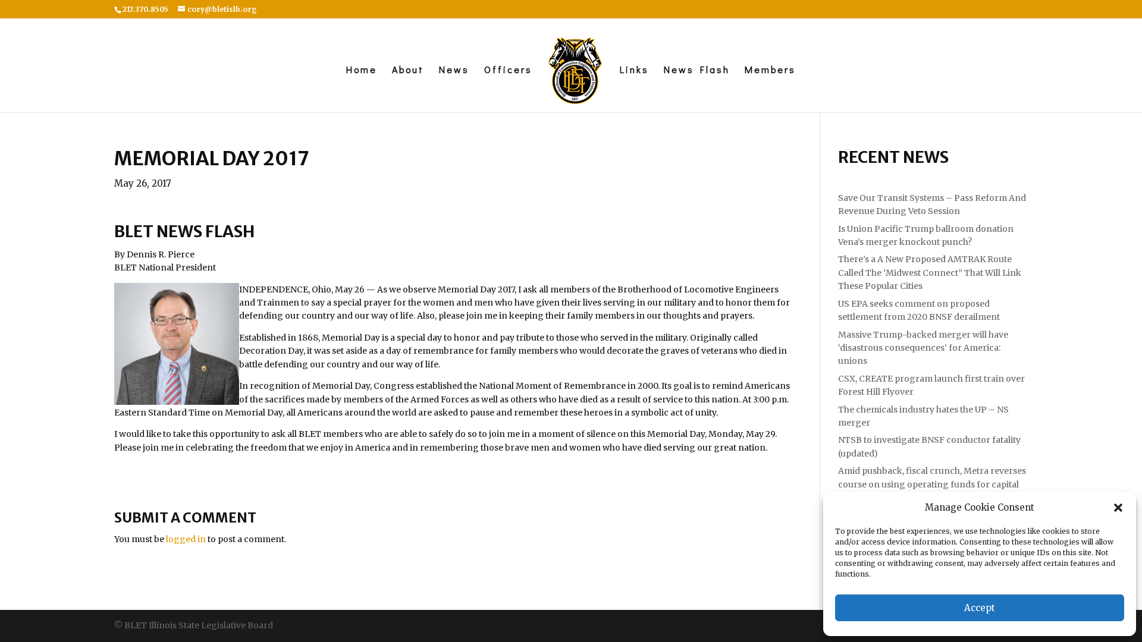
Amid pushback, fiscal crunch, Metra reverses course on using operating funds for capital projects (932, 484)
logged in (186, 539)
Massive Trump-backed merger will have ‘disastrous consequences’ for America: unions (923, 348)
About (408, 70)
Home (361, 70)
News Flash (697, 70)
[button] (1118, 508)
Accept (979, 607)
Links (634, 70)
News (454, 70)
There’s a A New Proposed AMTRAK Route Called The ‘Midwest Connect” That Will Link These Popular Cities (929, 272)
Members (770, 70)
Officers (508, 70)
